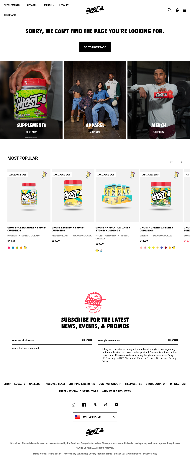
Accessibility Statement (75, 453)
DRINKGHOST (178, 384)
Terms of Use (39, 453)
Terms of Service (155, 358)
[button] (169, 10)
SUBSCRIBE (87, 340)
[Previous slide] (171, 161)
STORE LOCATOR (156, 384)
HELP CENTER (133, 384)
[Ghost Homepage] (95, 10)
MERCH (48, 5)
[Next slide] (181, 161)
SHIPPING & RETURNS (81, 384)
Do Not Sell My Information (127, 453)
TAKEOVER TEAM (54, 384)
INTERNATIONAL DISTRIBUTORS (78, 391)
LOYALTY (63, 5)
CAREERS (34, 384)
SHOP (7, 384)
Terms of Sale (54, 453)
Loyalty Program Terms (100, 453)
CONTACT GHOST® (110, 384)
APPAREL (32, 5)
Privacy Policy (150, 453)
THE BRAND (10, 14)
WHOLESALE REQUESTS (116, 391)
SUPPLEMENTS (11, 5)
